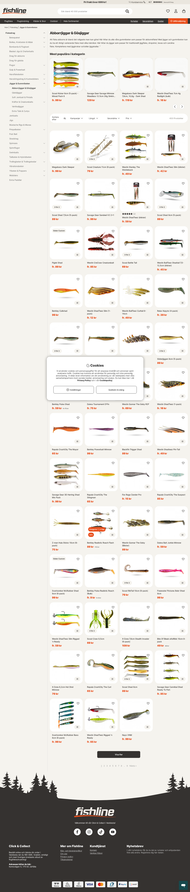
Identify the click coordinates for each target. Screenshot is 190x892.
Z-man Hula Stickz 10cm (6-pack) (65, 544)
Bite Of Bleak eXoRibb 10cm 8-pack (171, 640)
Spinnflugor (14, 148)
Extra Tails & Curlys (20, 111)
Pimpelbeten (15, 129)
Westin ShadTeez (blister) (134, 217)
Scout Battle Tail (129, 263)
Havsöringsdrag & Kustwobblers (24, 79)
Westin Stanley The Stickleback (131, 168)
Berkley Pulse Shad (61, 404)
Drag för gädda (16, 60)
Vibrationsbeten (16, 166)
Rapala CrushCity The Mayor (65, 449)
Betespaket (14, 37)
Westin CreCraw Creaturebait (100, 263)
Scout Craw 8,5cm (95, 639)
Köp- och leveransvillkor (71, 851)
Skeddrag (13, 138)
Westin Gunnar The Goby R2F (135, 404)
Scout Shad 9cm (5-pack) (169, 215)
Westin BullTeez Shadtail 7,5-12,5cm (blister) (170, 264)
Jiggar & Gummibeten (28, 27)
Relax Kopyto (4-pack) (167, 311)
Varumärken (147, 21)
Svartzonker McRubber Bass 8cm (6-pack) (65, 736)
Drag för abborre (17, 56)
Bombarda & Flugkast (19, 47)
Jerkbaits (13, 115)
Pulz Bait (13, 134)
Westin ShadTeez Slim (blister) (171, 167)
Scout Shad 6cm (129, 687)
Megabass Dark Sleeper (63, 167)
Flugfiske (8, 21)
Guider (161, 21)
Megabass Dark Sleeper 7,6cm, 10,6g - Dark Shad (133, 94)
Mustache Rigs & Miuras (20, 125)
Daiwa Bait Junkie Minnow (169, 543)
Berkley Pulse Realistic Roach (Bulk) (100, 592)
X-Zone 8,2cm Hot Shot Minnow (62, 688)
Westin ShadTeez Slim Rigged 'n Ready (65, 640)
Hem (6, 27)
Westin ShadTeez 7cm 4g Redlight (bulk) (169, 94)
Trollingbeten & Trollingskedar (22, 161)
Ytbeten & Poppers (18, 171)
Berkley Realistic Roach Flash (100, 543)
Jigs (11, 120)
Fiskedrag (14, 27)
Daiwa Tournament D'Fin (98, 404)
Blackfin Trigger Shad (132, 449)
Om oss (63, 853)
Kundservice (137, 2)
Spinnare (13, 143)
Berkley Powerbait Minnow (99, 449)
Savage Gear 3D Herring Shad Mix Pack (66, 496)
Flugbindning (23, 21)
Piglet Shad (57, 263)
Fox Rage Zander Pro (131, 494)
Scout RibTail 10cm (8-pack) (135, 591)
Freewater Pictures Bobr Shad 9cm (171, 592)
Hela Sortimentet (71, 21)
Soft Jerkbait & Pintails (22, 97)
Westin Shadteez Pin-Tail (168, 449)
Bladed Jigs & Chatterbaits (21, 51)
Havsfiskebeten (16, 74)
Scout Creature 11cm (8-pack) (101, 167)
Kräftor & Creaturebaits (22, 102)
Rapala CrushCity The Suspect (171, 494)
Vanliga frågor (96, 853)
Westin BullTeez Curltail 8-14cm (134, 312)
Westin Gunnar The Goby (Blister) (133, 544)
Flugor (12, 65)
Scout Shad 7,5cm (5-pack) (64, 215)
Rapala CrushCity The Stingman (97, 496)
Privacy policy (66, 856)
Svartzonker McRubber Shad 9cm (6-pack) (65, 592)
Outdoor (54, 21)
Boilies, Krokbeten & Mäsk (21, 42)
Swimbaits (14, 152)
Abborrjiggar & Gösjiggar (24, 88)
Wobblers (13, 175)
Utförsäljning (179, 21)
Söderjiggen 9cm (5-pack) (169, 359)
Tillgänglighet (66, 859)
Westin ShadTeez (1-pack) (169, 404)
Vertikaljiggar (18, 106)
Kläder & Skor (39, 21)
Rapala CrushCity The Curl (99, 687)
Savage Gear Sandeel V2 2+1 (100, 215)
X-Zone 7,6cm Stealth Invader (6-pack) (135, 640)
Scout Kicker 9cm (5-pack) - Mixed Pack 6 (65, 94)
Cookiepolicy (106, 380)
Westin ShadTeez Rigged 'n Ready (99, 736)
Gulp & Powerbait (17, 70)
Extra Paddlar (15, 180)
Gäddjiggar (17, 92)
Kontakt (93, 850)
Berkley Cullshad (59, 311)
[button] (167, 2)
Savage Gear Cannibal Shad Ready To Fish (170, 688)
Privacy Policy (84, 380)
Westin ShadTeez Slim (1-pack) (98, 312)
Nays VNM (127, 735)
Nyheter (134, 21)
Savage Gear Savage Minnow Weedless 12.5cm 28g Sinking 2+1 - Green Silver (101, 95)
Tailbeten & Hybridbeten (20, 157)
